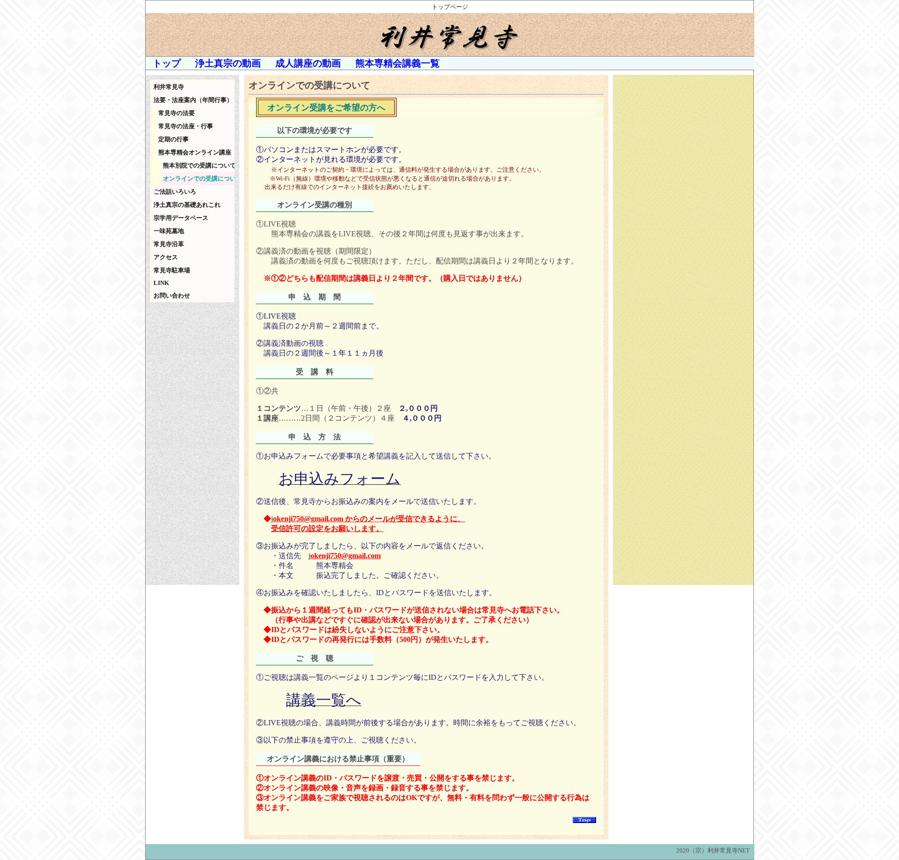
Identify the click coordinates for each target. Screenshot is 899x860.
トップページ (450, 6)
